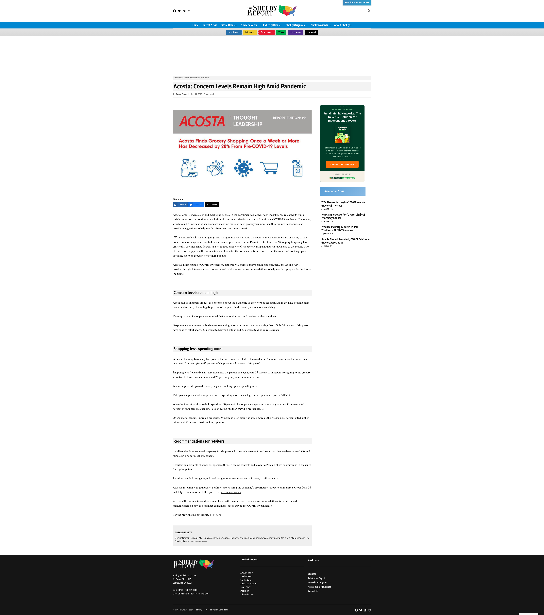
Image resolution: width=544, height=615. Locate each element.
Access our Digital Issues (319, 587)
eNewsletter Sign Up (317, 582)
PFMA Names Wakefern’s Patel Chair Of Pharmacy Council (343, 216)
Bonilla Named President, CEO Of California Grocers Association (345, 241)
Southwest (266, 32)
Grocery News (249, 25)
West (281, 32)
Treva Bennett (182, 94)
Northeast (295, 32)
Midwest (250, 32)
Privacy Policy (201, 610)
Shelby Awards (319, 25)
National (311, 32)
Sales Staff (245, 587)
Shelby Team (246, 576)
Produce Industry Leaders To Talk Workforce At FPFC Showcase (339, 228)
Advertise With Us (248, 583)
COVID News (179, 78)
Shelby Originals (295, 25)
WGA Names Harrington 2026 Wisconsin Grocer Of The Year (343, 204)
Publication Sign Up (317, 578)
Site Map (312, 573)
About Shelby (342, 25)
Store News (228, 25)
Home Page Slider (192, 78)
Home (195, 25)
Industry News (271, 25)
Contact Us (313, 591)
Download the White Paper (342, 164)
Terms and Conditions (219, 610)
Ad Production (246, 594)
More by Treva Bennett (199, 541)
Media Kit (244, 590)
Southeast (233, 32)
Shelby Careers (247, 580)
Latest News (210, 25)
